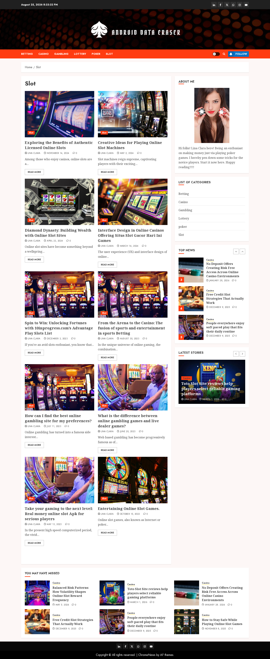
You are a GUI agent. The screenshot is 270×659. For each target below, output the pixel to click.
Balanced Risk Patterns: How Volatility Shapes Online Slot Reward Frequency (224, 327)
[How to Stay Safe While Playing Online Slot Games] (186, 621)
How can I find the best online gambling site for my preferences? (58, 418)
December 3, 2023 (57, 338)
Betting (27, 54)
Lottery (80, 54)
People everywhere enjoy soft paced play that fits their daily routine (225, 298)
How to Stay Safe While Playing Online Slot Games (222, 622)
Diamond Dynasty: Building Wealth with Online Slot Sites (58, 233)
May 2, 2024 (127, 153)
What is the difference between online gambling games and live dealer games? (128, 420)
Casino (43, 54)
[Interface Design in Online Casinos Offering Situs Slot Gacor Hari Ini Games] (132, 202)
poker (96, 54)
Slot (109, 54)
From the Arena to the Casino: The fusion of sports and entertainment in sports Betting (131, 328)
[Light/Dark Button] (216, 54)
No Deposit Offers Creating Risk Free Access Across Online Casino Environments (211, 388)
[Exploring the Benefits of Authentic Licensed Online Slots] (59, 114)
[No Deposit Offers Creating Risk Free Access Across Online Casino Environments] (186, 593)
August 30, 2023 (129, 338)
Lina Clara (34, 153)
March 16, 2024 (129, 246)
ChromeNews (146, 655)
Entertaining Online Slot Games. (128, 508)
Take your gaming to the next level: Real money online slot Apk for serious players (59, 513)
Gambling (61, 54)
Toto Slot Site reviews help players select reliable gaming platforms (147, 593)
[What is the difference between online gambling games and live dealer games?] (132, 387)
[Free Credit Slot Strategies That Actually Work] (191, 270)
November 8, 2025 (215, 628)
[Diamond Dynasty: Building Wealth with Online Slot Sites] (59, 202)
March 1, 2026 (138, 602)
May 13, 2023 (54, 524)
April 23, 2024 (55, 241)
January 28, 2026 (212, 399)
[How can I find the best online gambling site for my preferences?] (59, 387)
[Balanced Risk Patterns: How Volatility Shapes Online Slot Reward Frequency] (191, 327)
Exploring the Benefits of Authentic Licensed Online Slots (59, 145)
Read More (34, 172)
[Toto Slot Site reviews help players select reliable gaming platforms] (112, 593)
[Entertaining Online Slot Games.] (132, 480)
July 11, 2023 (54, 426)
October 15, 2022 (130, 514)
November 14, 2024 (58, 153)
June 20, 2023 (128, 431)
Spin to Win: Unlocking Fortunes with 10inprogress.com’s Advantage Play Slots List (59, 328)
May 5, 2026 (216, 338)
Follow (241, 54)
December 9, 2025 (219, 278)
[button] (224, 54)
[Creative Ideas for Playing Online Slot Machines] (132, 114)
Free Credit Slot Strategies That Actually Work (225, 270)
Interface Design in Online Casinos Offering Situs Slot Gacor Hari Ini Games (131, 235)
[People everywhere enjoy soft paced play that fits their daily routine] (191, 298)
